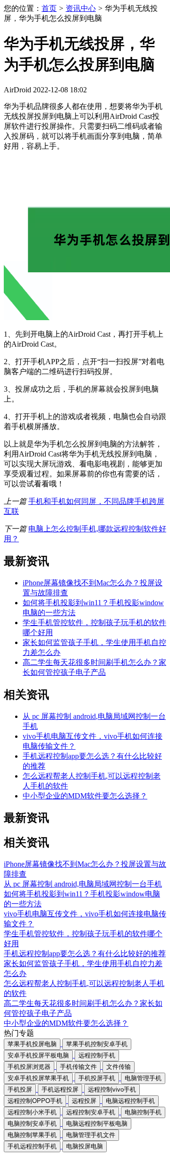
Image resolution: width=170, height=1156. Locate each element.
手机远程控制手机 (32, 1146)
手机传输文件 (78, 1066)
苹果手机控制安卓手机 (97, 1044)
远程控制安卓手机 (90, 1112)
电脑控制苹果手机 (32, 1134)
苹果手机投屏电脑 (32, 1044)
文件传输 (118, 1066)
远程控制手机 (96, 1055)
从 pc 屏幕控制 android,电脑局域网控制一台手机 (83, 884)
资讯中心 (81, 8)
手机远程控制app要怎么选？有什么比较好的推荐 (85, 954)
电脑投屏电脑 (84, 1146)
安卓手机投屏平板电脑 (38, 1055)
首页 (49, 8)
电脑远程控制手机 (130, 1100)
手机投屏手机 (96, 1078)
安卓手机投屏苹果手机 (38, 1078)
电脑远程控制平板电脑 (97, 1123)
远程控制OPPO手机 (35, 1100)
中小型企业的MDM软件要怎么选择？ (85, 796)
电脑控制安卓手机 (32, 1123)
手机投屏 (20, 1089)
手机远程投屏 (60, 1089)
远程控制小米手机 (32, 1112)
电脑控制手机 (143, 1112)
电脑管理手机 (143, 1078)
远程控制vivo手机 (112, 1089)
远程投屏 (84, 1100)
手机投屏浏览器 (29, 1066)
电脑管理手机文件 (90, 1134)
